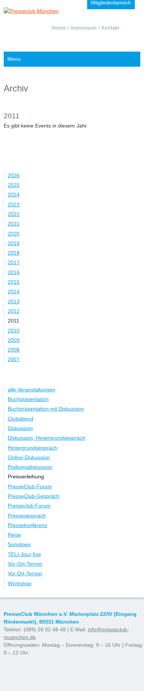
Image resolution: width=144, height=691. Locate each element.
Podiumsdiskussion (30, 467)
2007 (14, 359)
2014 (14, 291)
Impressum (84, 28)
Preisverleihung (26, 476)
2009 (14, 340)
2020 (14, 234)
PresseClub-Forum (30, 486)
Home (59, 28)
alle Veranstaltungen (31, 389)
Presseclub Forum (29, 506)
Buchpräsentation (28, 399)
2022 (14, 214)
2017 (14, 262)
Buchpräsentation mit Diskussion (46, 409)
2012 (14, 311)
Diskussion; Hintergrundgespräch (46, 438)
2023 (14, 204)
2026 (14, 175)
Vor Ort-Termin (25, 573)
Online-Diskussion (29, 457)
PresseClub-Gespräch (33, 496)
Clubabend (20, 419)
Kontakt (110, 28)
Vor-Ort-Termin (25, 564)
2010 (14, 331)
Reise (14, 535)
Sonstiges (19, 544)
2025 (14, 185)
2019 (14, 243)
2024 (14, 195)
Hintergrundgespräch (32, 448)
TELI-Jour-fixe (24, 554)
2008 (14, 350)
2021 (14, 224)
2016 (14, 272)
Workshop (19, 583)
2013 (14, 301)
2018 (14, 253)
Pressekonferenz (27, 525)
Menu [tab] (14, 59)
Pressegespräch (27, 516)
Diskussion (20, 428)
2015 (14, 282)
